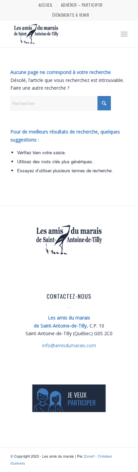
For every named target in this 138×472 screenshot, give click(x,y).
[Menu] (124, 34)
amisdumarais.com (69, 345)
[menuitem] (46, 5)
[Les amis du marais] (57, 33)
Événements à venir (70, 15)
